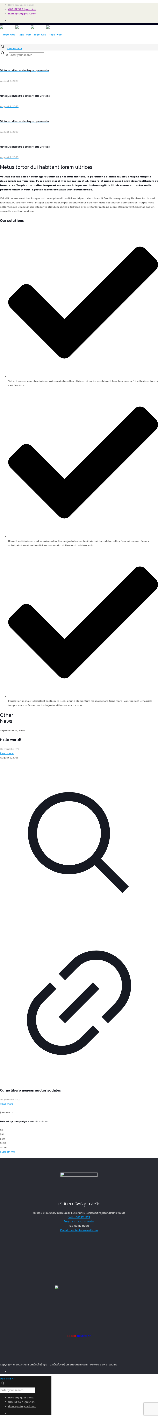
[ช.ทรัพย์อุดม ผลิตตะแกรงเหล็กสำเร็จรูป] (31, 34)
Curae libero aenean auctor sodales (30, 1090)
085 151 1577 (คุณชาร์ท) (22, 9)
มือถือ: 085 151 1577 (79, 1217)
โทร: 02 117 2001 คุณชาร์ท (79, 1221)
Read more (7, 753)
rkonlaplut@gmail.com (22, 13)
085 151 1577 (14, 48)
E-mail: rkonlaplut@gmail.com (79, 1230)
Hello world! (10, 739)
